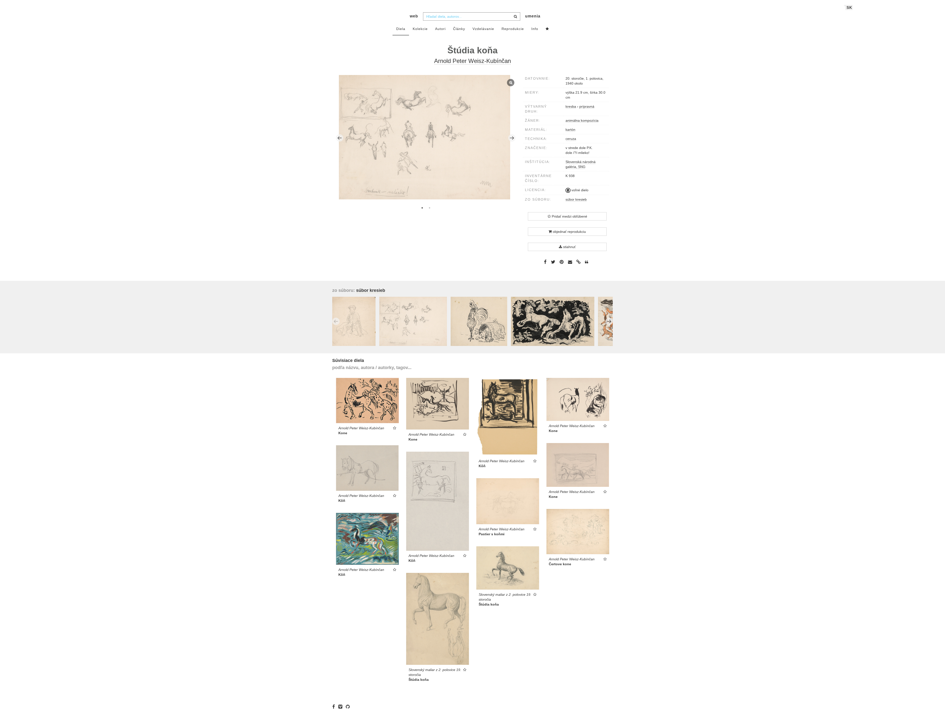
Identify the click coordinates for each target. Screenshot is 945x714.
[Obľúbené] (547, 29)
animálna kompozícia (582, 120)
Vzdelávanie (483, 29)
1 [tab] (422, 207)
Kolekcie (420, 29)
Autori (440, 29)
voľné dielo (579, 190)
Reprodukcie (513, 29)
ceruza (571, 139)
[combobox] (471, 16)
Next (512, 138)
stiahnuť (569, 247)
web (414, 16)
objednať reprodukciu (569, 232)
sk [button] (849, 7)
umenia (532, 16)
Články (459, 29)
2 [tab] (429, 207)
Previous (339, 138)
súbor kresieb (576, 199)
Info (534, 29)
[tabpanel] (426, 138)
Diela (400, 29)
